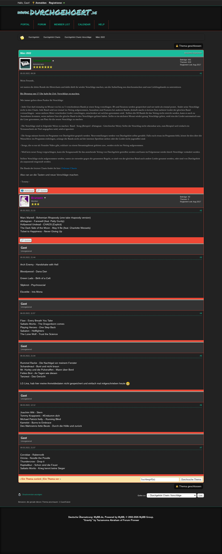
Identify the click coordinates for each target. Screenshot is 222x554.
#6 (201, 405)
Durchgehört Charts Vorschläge (78, 37)
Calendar (84, 24)
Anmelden (41, 3)
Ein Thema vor (51, 479)
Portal (25, 24)
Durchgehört (34, 37)
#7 (201, 448)
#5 (201, 356)
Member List (62, 24)
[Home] (23, 37)
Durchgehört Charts (52, 37)
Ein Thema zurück (31, 479)
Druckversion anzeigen (32, 494)
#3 (201, 257)
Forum (42, 24)
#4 (201, 313)
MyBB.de (98, 517)
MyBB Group (146, 517)
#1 (201, 73)
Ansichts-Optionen (193, 53)
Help (102, 24)
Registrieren (55, 3)
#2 (201, 210)
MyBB (121, 517)
